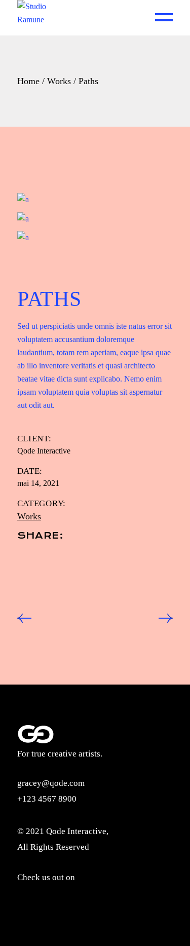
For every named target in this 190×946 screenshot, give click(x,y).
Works (29, 516)
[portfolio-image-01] (95, 199)
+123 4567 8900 (47, 799)
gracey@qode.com (51, 783)
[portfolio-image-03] (95, 237)
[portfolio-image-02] (95, 218)
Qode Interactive (43, 450)
